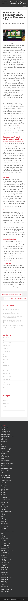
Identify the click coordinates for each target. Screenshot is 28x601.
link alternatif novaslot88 (6, 467)
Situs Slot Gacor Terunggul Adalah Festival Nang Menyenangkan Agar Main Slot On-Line (13, 326)
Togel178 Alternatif (5, 455)
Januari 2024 (6, 340)
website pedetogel (5, 477)
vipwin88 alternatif (5, 450)
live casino (20, 125)
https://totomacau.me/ (6, 468)
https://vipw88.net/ (5, 434)
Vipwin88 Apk (4, 441)
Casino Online (6, 25)
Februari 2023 (6, 368)
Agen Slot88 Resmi (5, 542)
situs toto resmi (4, 473)
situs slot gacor (4, 525)
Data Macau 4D (4, 502)
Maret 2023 (6, 365)
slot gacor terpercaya (6, 511)
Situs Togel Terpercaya (6, 530)
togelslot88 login (5, 521)
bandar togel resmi (5, 475)
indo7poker (3, 540)
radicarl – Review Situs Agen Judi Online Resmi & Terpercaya (14, 2)
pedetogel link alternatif (6, 589)
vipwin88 (3, 458)
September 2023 (7, 348)
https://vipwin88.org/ (6, 438)
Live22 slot (3, 509)
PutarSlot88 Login (5, 545)
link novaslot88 (4, 574)
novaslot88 (3, 433)
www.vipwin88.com (5, 431)
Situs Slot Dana (4, 443)
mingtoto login (4, 565)
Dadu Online (4, 496)
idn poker (3, 487)
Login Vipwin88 (4, 581)
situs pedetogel (4, 586)
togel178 (3, 513)
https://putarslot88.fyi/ (6, 559)
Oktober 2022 (6, 379)
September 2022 (7, 382)
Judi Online (5, 400)
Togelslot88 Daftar (5, 518)
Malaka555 (3, 446)
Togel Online (6, 409)
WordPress (22, 599)
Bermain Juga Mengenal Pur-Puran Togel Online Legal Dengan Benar (12, 316)
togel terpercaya (5, 591)
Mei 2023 (5, 359)
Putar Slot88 (4, 548)
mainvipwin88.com (5, 460)
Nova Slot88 (4, 552)
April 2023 (5, 362)
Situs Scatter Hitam (5, 543)
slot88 (2, 504)
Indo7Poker (3, 485)
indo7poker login (5, 482)
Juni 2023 (5, 356)
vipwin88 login (4, 567)
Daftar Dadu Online (5, 499)
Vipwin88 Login (4, 571)
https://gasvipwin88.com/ (7, 463)
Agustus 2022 (6, 384)
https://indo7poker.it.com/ (7, 550)
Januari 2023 (6, 370)
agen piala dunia (5, 582)
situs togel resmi (5, 470)
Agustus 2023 (6, 351)
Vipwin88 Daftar (4, 453)
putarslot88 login (5, 519)
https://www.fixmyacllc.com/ (7, 436)
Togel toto (3, 528)
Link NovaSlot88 (5, 562)
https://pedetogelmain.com (7, 531)
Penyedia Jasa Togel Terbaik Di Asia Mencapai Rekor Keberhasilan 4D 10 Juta (12, 312)
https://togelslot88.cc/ (6, 448)
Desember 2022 (7, 373)
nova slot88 (4, 507)
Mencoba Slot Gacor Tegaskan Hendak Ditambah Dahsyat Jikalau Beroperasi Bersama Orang (12, 321)
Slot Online (5, 406)
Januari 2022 (6, 387)
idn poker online (4, 538)
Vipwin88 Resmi (4, 427)
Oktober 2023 (6, 345)
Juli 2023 (5, 354)
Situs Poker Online (5, 444)
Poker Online (6, 403)
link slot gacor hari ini (6, 480)
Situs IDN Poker (4, 490)
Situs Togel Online (5, 465)
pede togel (3, 501)
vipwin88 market (5, 456)
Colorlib (10, 599)
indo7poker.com (5, 479)
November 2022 (7, 376)
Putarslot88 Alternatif (6, 576)
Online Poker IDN (5, 489)
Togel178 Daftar (5, 451)
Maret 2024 (6, 337)
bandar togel (4, 569)
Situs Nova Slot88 (5, 554)
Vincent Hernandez (17, 23)
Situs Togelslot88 (5, 526)
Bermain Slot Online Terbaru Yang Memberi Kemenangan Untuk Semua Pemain (13, 308)
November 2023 (7, 343)
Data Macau (4, 429)
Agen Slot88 (4, 439)
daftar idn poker (4, 484)
